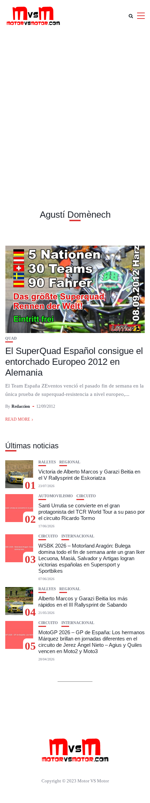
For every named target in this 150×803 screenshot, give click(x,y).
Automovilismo (55, 496)
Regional (69, 462)
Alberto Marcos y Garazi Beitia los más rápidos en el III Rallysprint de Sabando (83, 601)
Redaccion (21, 406)
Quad (11, 338)
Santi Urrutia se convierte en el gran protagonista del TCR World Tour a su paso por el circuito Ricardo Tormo (91, 511)
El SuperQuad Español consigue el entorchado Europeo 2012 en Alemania (74, 362)
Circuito (86, 496)
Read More (17, 419)
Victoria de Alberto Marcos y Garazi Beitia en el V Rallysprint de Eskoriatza (89, 475)
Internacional (77, 536)
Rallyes (47, 462)
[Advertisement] (75, 110)
